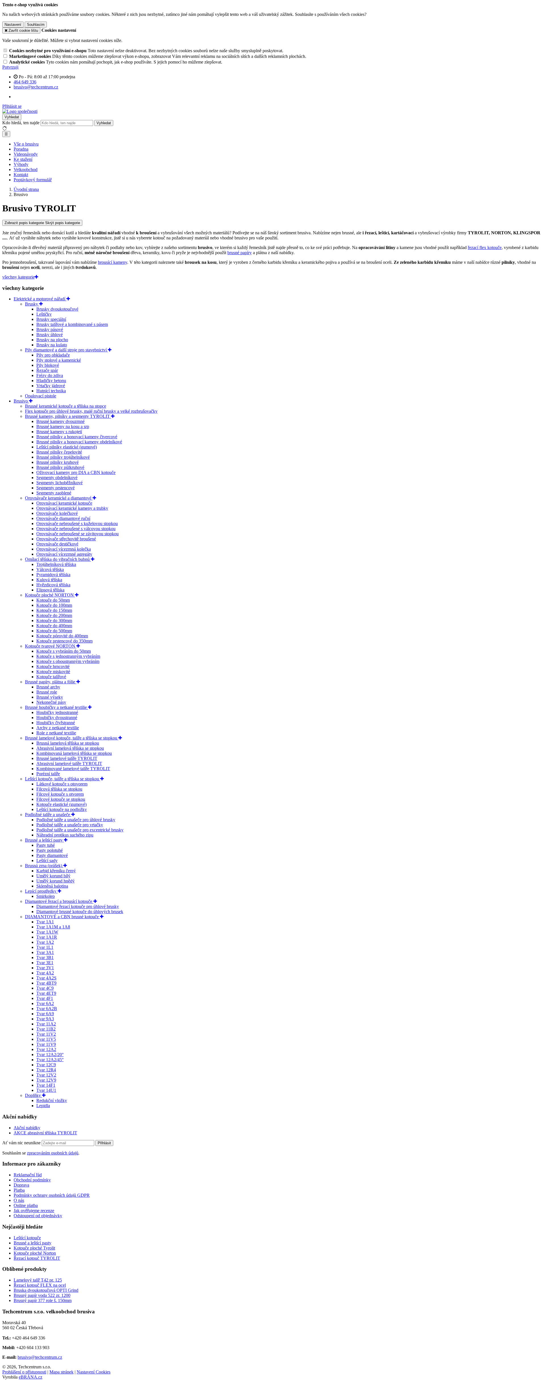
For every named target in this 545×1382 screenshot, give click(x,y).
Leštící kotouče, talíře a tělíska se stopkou (62, 778)
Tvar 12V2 (46, 1075)
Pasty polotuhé (49, 850)
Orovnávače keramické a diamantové (59, 498)
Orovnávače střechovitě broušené (66, 538)
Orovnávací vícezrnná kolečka (63, 549)
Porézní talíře (48, 773)
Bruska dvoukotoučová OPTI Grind (46, 1290)
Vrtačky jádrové (50, 385)
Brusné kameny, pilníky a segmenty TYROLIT (68, 416)
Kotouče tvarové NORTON (50, 646)
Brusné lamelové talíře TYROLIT (66, 758)
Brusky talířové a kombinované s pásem (72, 324)
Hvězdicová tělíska (53, 584)
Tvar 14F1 (45, 1085)
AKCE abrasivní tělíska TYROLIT (45, 1132)
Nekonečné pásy (51, 702)
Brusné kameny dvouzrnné (60, 421)
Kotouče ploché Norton (35, 1253)
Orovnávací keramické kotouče (64, 503)
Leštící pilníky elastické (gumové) (66, 446)
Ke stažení (23, 159)
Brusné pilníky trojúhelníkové (63, 457)
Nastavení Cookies (93, 1372)
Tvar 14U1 (46, 1090)
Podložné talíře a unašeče (48, 814)
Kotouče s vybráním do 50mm (63, 651)
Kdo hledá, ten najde (20, 122)
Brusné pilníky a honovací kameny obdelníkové (79, 441)
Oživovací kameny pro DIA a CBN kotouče (76, 472)
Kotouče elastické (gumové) (61, 804)
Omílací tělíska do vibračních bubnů (58, 559)
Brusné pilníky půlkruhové (60, 467)
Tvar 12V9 (46, 1080)
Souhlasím (36, 24)
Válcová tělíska (50, 569)
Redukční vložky (51, 1100)
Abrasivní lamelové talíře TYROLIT (69, 763)
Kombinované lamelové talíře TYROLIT (73, 768)
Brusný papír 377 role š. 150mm (43, 1300)
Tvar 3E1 (44, 962)
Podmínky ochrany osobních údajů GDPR (52, 1195)
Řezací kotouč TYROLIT (37, 1258)
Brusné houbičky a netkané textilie (56, 707)
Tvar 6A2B (46, 1008)
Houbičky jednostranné (57, 712)
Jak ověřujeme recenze (34, 1210)
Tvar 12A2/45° (50, 1059)
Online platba (26, 1205)
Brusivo (21, 401)
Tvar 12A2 (46, 1049)
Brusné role (46, 692)
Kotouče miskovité (53, 671)
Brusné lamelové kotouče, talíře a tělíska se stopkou (71, 738)
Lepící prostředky (41, 891)
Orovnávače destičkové (57, 544)
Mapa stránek (61, 1372)
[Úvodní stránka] (19, 111)
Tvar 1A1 (45, 921)
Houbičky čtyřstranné (55, 722)
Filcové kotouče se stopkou (60, 799)
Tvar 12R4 (46, 1069)
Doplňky (33, 1095)
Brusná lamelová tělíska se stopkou (67, 743)
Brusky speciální (51, 319)
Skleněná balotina (52, 886)
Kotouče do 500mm (54, 630)
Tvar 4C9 (45, 988)
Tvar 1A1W (47, 932)
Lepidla (43, 1105)
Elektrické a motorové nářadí (40, 298)
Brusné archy (48, 686)
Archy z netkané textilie (57, 727)
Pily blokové (47, 365)
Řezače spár (47, 370)
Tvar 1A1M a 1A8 (53, 926)
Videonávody (26, 154)
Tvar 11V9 (46, 1044)
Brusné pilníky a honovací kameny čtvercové (76, 436)
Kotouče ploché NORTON (50, 595)
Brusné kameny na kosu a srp (62, 426)
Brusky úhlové (49, 334)
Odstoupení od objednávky (38, 1215)
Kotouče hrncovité (53, 666)
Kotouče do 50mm (53, 600)
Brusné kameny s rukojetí (59, 431)
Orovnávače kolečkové (57, 513)
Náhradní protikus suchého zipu (64, 835)
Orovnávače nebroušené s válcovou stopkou (76, 528)
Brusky (32, 304)
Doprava (21, 1185)
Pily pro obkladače (53, 355)
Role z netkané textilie (56, 732)
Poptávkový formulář (33, 179)
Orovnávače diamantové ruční (63, 518)
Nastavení (13, 24)
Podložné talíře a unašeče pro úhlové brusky (75, 819)
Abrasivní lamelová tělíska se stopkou (70, 748)
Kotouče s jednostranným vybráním (68, 656)
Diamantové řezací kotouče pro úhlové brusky (77, 906)
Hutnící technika (51, 390)
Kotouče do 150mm (54, 610)
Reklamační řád (28, 1174)
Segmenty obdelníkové (56, 477)
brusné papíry (239, 252)
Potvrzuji (10, 67)
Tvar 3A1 (45, 952)
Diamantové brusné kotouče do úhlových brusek (79, 911)
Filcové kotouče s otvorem (60, 794)
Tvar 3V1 (45, 967)
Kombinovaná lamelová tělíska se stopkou (74, 753)
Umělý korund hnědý (55, 881)
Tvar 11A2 (46, 1023)
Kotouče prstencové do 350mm (64, 641)
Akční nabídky (27, 1127)
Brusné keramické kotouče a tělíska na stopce (65, 406)
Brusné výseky (49, 697)
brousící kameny (112, 262)
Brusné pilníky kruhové (57, 462)
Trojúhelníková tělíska (56, 564)
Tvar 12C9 (46, 1064)
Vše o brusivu (26, 144)
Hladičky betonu (51, 380)
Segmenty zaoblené (53, 492)
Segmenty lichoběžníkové (59, 482)
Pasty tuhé (45, 845)
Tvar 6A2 (45, 1003)
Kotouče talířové (51, 676)
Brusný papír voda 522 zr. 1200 (42, 1295)
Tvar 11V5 (46, 1039)
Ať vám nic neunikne (22, 1142)
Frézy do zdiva (49, 375)
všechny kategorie (18, 277)
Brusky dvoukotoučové (57, 309)
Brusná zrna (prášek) (44, 865)
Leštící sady (47, 860)
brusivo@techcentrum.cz (40, 1357)
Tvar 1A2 (45, 942)
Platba (19, 1190)
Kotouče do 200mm (54, 615)
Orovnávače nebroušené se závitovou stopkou (77, 533)
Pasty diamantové (52, 855)
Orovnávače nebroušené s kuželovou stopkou (77, 523)
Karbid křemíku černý (56, 870)
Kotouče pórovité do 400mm (62, 635)
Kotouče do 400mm (54, 625)
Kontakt (21, 174)
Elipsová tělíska (50, 589)
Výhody (21, 164)
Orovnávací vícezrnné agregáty (64, 554)
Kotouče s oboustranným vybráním (67, 661)
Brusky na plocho (52, 339)
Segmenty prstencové (55, 487)
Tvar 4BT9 (46, 983)
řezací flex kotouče (485, 247)
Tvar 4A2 (45, 972)
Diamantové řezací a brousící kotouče (59, 901)
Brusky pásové (49, 329)
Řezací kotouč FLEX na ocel (40, 1285)
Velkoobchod (25, 169)
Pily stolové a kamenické (58, 360)
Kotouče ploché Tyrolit (34, 1248)
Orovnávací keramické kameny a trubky (72, 508)
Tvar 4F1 (44, 998)
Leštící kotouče (27, 1237)
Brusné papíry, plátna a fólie (50, 681)
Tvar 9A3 (45, 1018)
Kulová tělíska (49, 579)
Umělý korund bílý (53, 875)
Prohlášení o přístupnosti (24, 1372)
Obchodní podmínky (32, 1179)
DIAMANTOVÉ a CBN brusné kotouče (62, 916)
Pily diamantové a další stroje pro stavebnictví (66, 349)
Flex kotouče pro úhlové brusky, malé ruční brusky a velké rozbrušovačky (91, 411)
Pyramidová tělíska (53, 574)
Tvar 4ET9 (46, 993)
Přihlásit (104, 1143)
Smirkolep (45, 896)
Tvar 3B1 (45, 957)
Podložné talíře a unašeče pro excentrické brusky (79, 829)
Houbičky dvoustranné (56, 717)
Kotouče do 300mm (54, 620)
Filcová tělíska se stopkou (59, 789)
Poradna (21, 149)
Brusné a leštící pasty (44, 840)
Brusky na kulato (51, 344)
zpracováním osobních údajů (52, 1153)
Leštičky (44, 314)
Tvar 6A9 (45, 1013)
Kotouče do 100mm (54, 605)
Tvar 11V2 (46, 1034)
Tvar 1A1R (46, 937)
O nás (19, 1200)
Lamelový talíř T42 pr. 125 (38, 1280)
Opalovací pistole (40, 395)
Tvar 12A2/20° (50, 1054)
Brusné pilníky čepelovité (59, 452)
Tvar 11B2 (46, 1029)
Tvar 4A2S (46, 978)
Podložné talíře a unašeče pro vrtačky (69, 824)
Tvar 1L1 (44, 947)
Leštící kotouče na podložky (61, 809)
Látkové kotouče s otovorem (61, 783)
